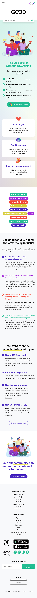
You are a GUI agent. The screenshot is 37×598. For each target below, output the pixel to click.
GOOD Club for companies (18, 532)
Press (18, 530)
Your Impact (18, 499)
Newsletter (18, 525)
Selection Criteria (18, 504)
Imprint (24, 591)
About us (18, 522)
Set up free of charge (18, 476)
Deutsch (18, 578)
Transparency (18, 509)
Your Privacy (18, 506)
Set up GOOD (18, 501)
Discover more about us (18, 423)
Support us (18, 520)
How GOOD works (18, 494)
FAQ (18, 527)
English (18, 582)
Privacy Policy (16, 591)
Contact (18, 534)
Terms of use (7, 591)
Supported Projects (18, 497)
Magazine (18, 518)
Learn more (8, 398)
